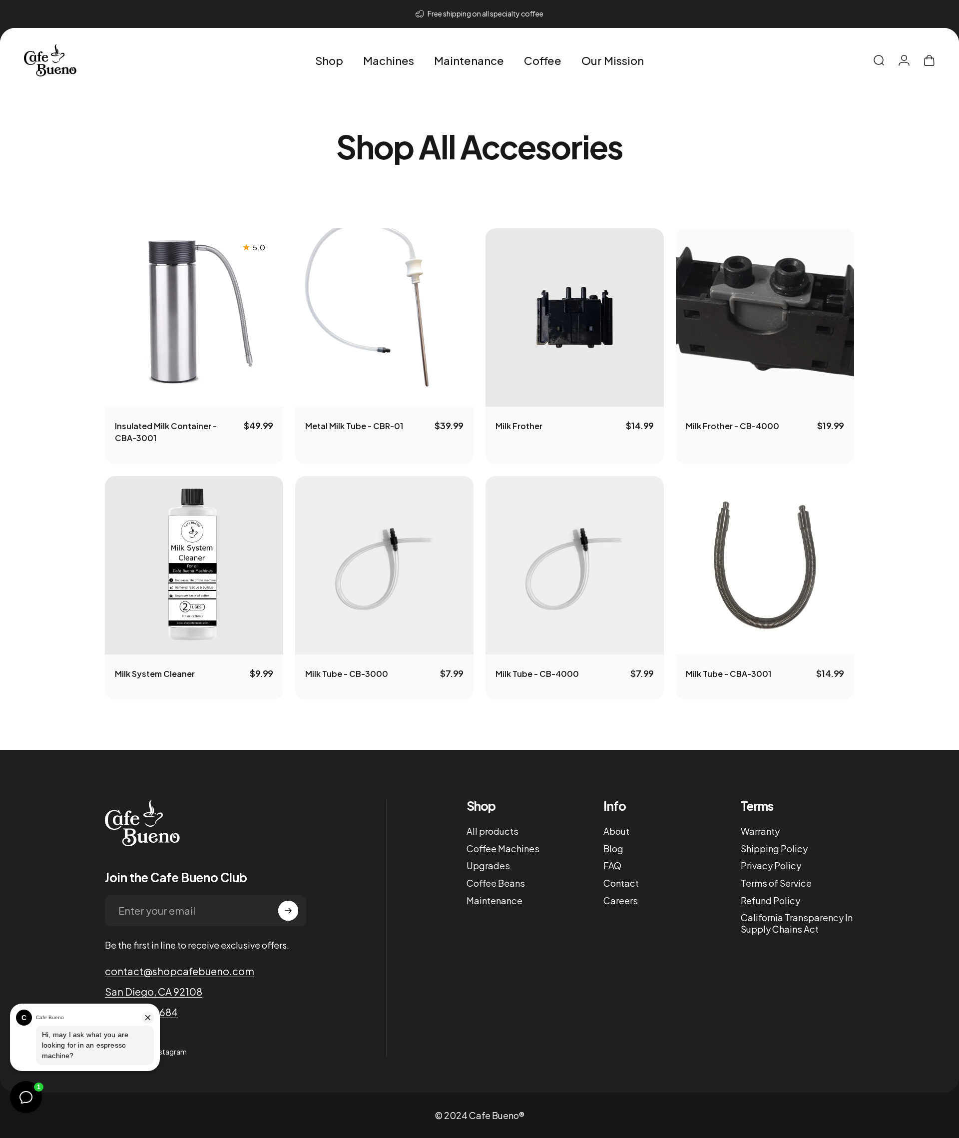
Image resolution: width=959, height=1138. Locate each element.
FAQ (612, 865)
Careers (620, 900)
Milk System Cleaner (155, 673)
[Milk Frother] (574, 317)
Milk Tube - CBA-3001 (728, 673)
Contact (621, 883)
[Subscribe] (288, 911)
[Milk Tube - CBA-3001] (765, 565)
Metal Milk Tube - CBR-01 (354, 426)
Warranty (760, 831)
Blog (613, 848)
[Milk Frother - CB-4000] (765, 317)
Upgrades (488, 865)
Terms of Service (776, 883)
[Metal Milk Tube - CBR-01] (384, 317)
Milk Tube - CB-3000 (346, 673)
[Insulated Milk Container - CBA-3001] (194, 317)
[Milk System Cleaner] (194, 565)
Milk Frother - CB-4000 (732, 426)
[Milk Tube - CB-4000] (574, 565)
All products (492, 831)
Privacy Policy (771, 865)
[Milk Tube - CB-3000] (384, 565)
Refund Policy (770, 900)
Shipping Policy (774, 848)
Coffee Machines (503, 848)
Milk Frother (518, 426)
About (616, 831)
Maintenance (494, 900)
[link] (153, 991)
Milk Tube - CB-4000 (537, 673)
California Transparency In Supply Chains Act (797, 923)
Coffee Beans (496, 883)
